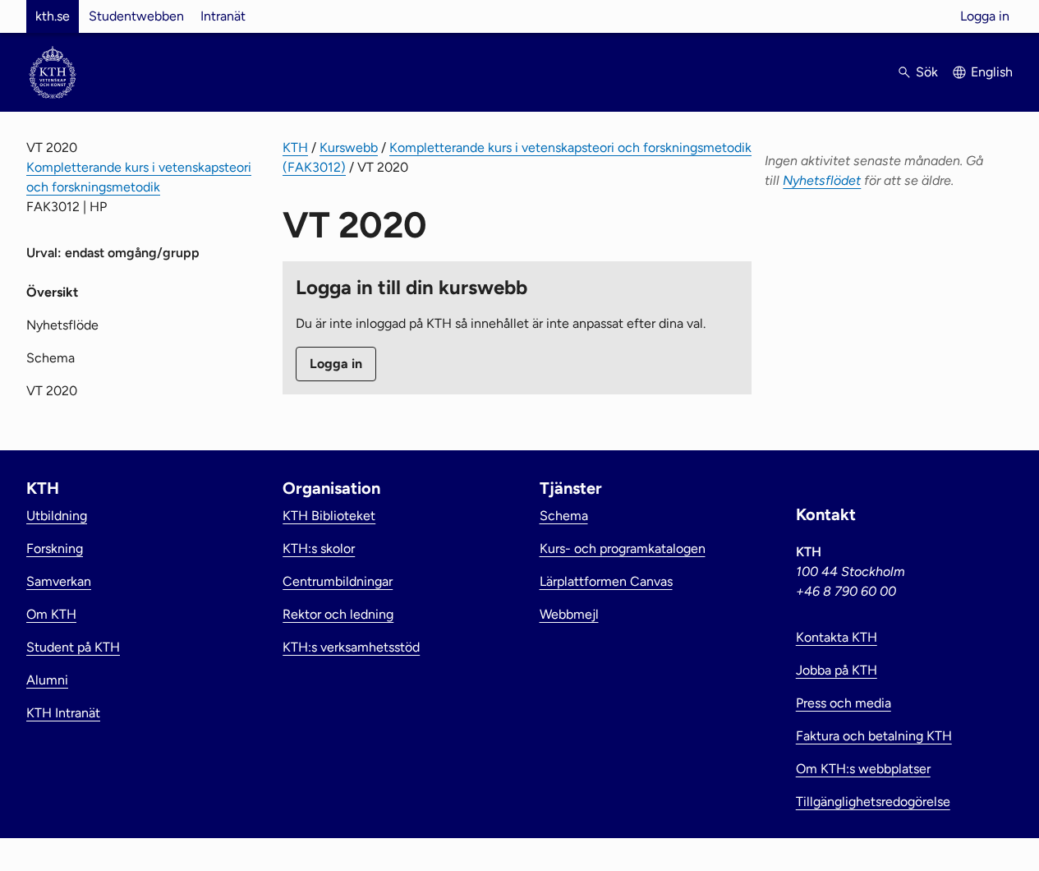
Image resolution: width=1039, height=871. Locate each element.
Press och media (843, 703)
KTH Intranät (63, 713)
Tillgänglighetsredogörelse (873, 801)
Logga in (984, 16)
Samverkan (58, 581)
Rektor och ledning (338, 614)
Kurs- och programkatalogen (623, 548)
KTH (295, 147)
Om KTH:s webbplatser (863, 769)
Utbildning (56, 515)
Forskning (54, 548)
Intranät (223, 16)
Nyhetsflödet (822, 180)
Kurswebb (349, 147)
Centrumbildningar (338, 581)
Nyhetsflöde (62, 325)
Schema (50, 358)
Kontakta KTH (836, 637)
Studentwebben (136, 16)
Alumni (47, 680)
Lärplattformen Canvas (606, 581)
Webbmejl (569, 614)
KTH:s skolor (319, 548)
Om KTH (51, 614)
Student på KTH (73, 647)
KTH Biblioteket (329, 515)
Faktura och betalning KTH (874, 736)
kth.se (52, 16)
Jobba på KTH (836, 670)
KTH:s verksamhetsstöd (351, 647)
